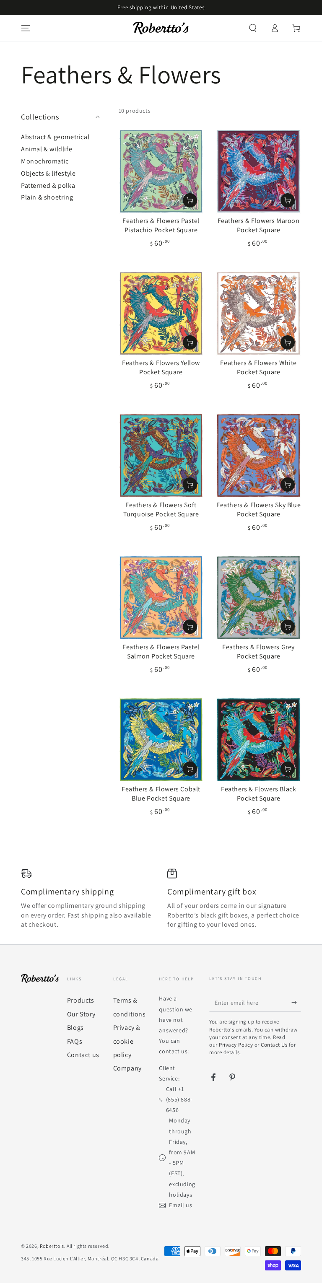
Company (127, 1068)
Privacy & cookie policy (126, 1041)
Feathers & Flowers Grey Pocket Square (258, 652)
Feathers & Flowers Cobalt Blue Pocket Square (161, 794)
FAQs (74, 1041)
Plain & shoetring (47, 197)
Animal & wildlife (46, 149)
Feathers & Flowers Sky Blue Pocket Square (258, 509)
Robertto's (52, 1246)
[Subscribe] (296, 1002)
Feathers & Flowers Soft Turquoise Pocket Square (161, 509)
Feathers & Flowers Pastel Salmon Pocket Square (161, 652)
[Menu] (25, 28)
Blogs (75, 1027)
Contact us (83, 1054)
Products (80, 1000)
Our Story (81, 1014)
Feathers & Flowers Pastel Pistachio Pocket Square (161, 225)
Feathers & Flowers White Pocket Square (258, 367)
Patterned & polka (48, 185)
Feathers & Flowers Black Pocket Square (258, 794)
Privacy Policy (236, 1044)
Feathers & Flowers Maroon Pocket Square (259, 225)
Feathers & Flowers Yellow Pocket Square (161, 367)
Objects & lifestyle (48, 173)
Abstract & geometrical (55, 136)
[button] (253, 28)
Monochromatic (45, 161)
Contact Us (274, 1044)
